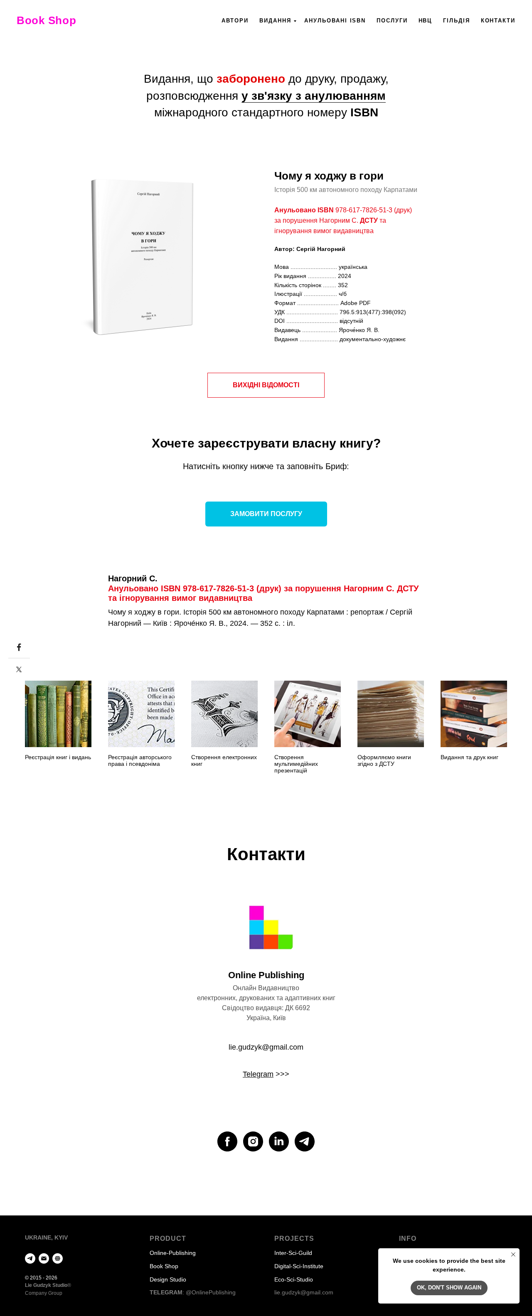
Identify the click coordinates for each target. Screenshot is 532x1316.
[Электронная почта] (44, 1258)
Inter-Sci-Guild (293, 1253)
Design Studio (168, 1279)
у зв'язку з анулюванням (313, 95)
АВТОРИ (235, 20)
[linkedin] (279, 1141)
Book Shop (164, 1266)
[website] (57, 1258)
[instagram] (253, 1141)
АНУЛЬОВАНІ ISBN (335, 20)
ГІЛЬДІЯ (456, 20)
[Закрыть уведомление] (513, 1254)
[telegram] (305, 1141)
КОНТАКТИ (498, 20)
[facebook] (227, 1141)
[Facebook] (19, 647)
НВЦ (426, 20)
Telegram (258, 1074)
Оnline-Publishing (173, 1253)
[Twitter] (19, 669)
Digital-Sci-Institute (298, 1266)
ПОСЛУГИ (392, 20)
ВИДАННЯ (275, 20)
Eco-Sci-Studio (293, 1279)
